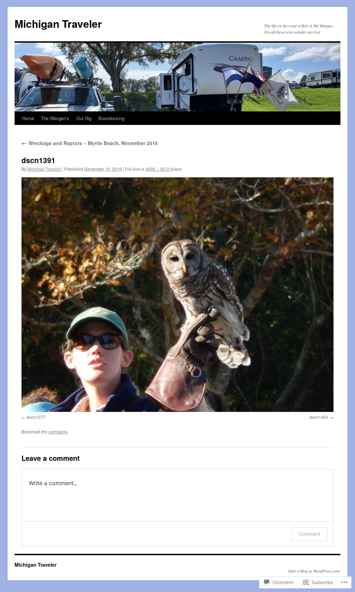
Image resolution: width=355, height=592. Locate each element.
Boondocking (111, 118)
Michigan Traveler (58, 23)
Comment (309, 534)
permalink (58, 431)
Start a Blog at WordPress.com (313, 571)
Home (28, 118)
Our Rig (84, 118)
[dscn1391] (177, 294)
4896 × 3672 (158, 169)
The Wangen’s (55, 118)
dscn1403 (319, 417)
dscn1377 (36, 417)
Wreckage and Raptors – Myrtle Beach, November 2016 (89, 142)
